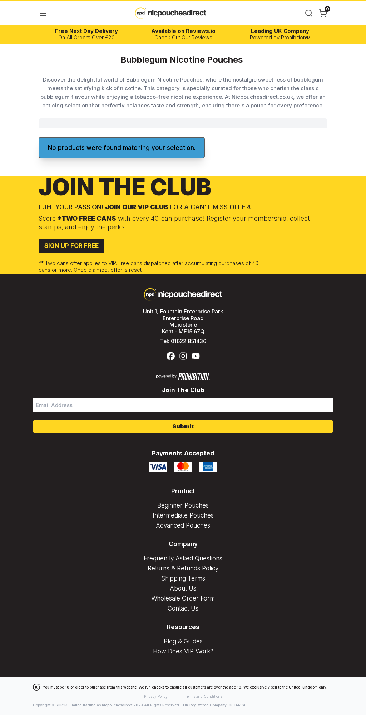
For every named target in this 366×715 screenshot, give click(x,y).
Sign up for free (71, 245)
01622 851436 (188, 341)
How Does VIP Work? (183, 651)
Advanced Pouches (183, 525)
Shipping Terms (183, 578)
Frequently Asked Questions (183, 558)
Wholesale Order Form (183, 598)
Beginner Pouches (183, 505)
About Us (183, 588)
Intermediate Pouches (183, 515)
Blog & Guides (183, 641)
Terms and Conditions (203, 696)
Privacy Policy (156, 696)
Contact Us (183, 608)
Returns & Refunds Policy (183, 568)
